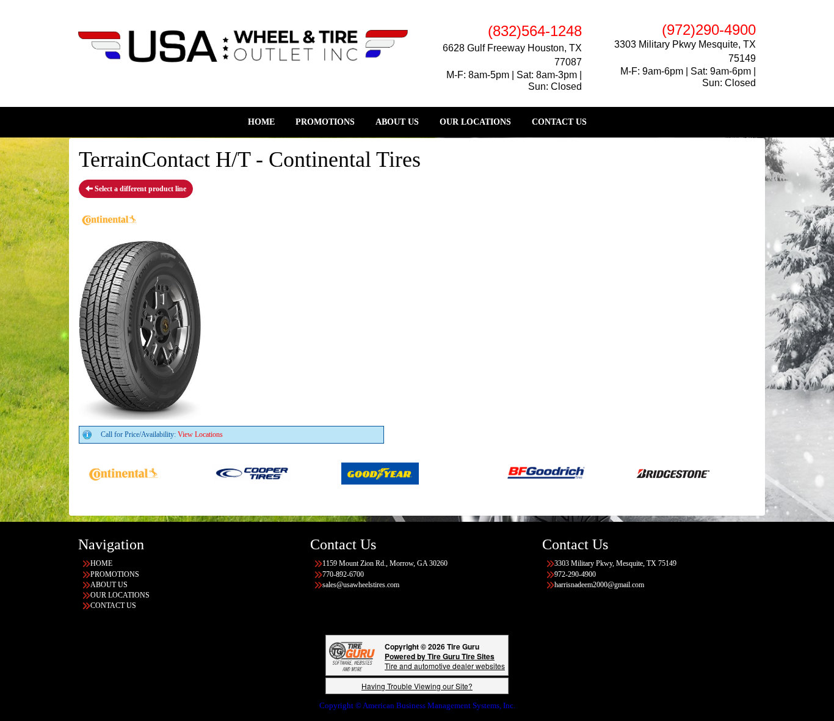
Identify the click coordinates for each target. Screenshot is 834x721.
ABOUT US (397, 121)
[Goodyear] (365, 472)
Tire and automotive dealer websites (445, 661)
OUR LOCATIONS (475, 121)
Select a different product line (139, 189)
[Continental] (109, 472)
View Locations (200, 434)
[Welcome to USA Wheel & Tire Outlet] (243, 45)
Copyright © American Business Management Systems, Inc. (417, 705)
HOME (261, 121)
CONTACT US (559, 121)
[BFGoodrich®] (531, 472)
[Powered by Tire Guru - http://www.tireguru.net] (352, 655)
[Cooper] (237, 472)
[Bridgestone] (659, 472)
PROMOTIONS (325, 121)
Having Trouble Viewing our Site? (417, 686)
